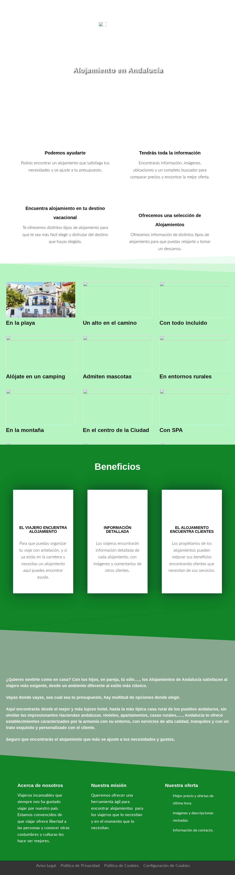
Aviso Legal (46, 866)
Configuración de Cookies (166, 866)
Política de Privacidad (80, 866)
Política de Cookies (121, 866)
